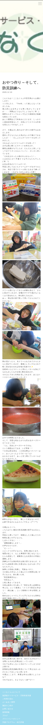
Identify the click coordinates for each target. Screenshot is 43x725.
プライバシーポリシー (11, 719)
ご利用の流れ (7, 699)
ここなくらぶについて (11, 692)
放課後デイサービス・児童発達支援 (16, 695)
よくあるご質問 (8, 702)
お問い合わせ (7, 709)
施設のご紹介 (7, 705)
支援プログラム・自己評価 (13, 722)
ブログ (5, 715)
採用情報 (6, 712)
